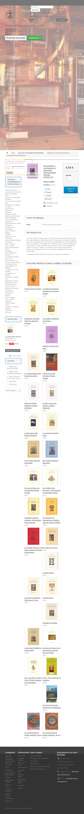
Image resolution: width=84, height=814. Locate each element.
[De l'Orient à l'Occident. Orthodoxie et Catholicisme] (52, 694)
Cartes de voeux (10, 286)
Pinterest (49, 199)
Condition (47, 185)
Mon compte (36, 752)
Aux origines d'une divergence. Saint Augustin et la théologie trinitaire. (51, 490)
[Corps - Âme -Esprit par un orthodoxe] (52, 666)
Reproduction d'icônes (12, 114)
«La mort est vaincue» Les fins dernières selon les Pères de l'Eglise (51, 650)
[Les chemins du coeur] (52, 536)
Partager (48, 192)
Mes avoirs (34, 761)
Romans (8, 69)
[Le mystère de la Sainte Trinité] (52, 422)
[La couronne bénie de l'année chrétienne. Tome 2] (52, 721)
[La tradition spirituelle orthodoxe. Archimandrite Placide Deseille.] (33, 506)
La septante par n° (11, 83)
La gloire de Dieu (48, 573)
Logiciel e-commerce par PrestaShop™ (21, 808)
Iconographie (10, 63)
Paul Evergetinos (26, 68)
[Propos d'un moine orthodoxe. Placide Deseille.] (52, 362)
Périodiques (8, 251)
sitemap (20, 788)
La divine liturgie (48, 598)
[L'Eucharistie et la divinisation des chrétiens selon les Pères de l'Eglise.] (52, 506)
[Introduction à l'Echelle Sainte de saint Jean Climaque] (33, 307)
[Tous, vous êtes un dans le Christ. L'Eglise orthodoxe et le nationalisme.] (33, 666)
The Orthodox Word (12, 144)
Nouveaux (8, 312)
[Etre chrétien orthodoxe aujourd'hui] (52, 449)
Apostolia (39, 51)
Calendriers (9, 72)
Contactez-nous (9, 2)
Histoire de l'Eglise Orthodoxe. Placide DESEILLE (30, 405)
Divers (8, 71)
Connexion (8, 1)
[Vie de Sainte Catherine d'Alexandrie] (33, 449)
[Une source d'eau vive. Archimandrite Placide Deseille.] (33, 476)
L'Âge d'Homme (41, 59)
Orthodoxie (9, 59)
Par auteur (24, 49)
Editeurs (10, 361)
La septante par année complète (15, 81)
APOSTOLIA (13, 384)
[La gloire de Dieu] (52, 561)
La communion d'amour (13, 337)
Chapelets (9, 125)
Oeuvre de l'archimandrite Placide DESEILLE (31, 153)
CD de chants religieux (13, 90)
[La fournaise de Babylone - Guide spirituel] (33, 636)
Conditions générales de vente (22, 781)
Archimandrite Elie (26, 66)
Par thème (9, 50)
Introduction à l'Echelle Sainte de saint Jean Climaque (31, 321)
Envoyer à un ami (52, 203)
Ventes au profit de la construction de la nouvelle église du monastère (13, 192)
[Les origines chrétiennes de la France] (52, 307)
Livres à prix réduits (71, 66)
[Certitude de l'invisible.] (52, 611)
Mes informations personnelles (40, 766)
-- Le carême (10, 56)
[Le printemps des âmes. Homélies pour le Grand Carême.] (52, 277)
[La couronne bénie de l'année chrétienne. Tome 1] (33, 721)
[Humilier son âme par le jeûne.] (52, 334)
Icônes (8, 129)
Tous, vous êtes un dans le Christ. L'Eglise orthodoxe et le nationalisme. (33, 680)
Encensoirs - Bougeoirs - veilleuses (16, 131)
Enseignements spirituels (12, 205)
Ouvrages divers (10, 227)
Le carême (8, 207)
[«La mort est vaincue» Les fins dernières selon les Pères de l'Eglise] (52, 636)
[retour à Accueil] (7, 153)
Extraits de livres (71, 64)
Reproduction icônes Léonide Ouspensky (18, 116)
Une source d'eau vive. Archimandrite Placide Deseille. (32, 490)
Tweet (48, 189)
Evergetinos (8, 225)
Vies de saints (10, 58)
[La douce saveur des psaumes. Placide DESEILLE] (52, 392)
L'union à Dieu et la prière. (33, 289)
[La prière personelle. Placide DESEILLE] (33, 422)
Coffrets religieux (11, 127)
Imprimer (49, 206)
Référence (47, 182)
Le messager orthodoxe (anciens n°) (17, 140)
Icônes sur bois (10, 112)
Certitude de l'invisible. (50, 623)
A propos (21, 785)
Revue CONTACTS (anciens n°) (15, 138)
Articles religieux (10, 297)
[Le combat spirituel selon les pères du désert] (33, 362)
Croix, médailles (11, 123)
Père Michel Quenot (26, 70)
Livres (13, 153)
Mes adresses (35, 764)
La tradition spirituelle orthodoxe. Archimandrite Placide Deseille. (32, 520)
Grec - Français (57, 65)
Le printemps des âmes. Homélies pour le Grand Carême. (51, 291)
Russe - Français (10, 244)
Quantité (68, 175)
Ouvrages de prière (11, 61)
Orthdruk (39, 73)
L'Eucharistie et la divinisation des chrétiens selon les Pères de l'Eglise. (52, 520)
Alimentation (10, 99)
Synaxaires (8, 210)
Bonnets (7, 295)
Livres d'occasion (69, 57)
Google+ (49, 195)
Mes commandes (36, 756)
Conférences (9, 310)
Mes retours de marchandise (40, 758)
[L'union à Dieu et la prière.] (33, 277)
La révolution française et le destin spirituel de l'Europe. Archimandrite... (33, 550)
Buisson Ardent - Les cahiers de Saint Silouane (20, 142)
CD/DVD (7, 275)
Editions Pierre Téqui (42, 62)
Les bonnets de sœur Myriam (15, 105)
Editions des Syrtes (42, 57)
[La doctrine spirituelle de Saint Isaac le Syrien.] (33, 586)
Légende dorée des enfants (13, 223)
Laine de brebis (10, 101)
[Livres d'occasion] (15, 356)
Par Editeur (39, 49)
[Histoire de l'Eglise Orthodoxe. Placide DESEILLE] (33, 392)
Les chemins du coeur (50, 548)
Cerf (37, 64)
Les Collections (68, 59)
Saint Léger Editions (42, 60)
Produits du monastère (12, 288)
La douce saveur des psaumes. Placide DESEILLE (50, 405)
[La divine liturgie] (52, 586)
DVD (7, 92)
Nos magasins (22, 767)
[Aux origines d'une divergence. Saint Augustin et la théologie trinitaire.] (52, 476)
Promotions (12, 319)
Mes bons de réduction (38, 769)
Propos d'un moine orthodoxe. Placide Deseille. (49, 376)
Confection (9, 103)
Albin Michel (12, 381)
